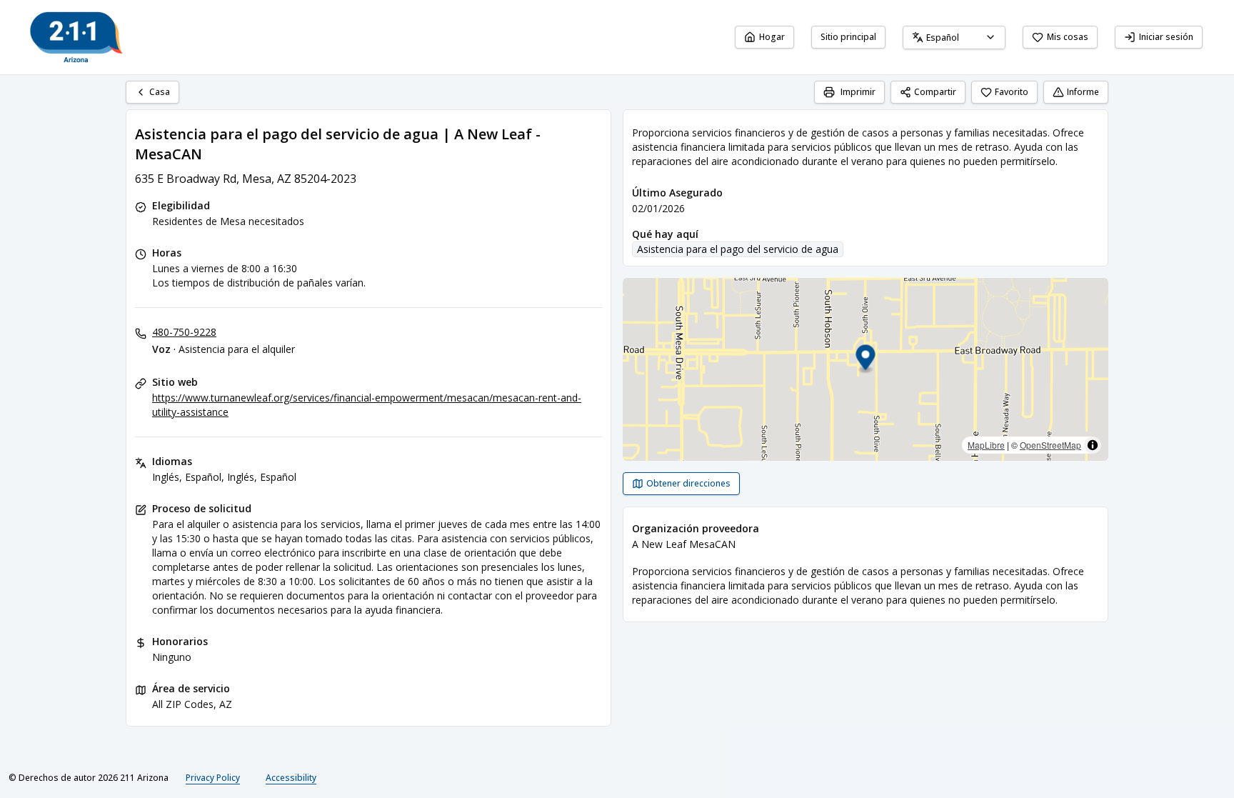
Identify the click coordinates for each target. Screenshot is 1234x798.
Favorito (1011, 92)
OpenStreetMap (1050, 445)
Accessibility (291, 778)
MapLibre (986, 445)
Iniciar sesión (1166, 37)
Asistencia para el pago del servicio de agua (737, 249)
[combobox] (954, 37)
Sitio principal (848, 37)
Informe (1083, 92)
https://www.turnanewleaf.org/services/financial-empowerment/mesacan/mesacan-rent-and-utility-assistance (366, 405)
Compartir (935, 92)
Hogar (772, 37)
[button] (866, 359)
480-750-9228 (184, 332)
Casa (159, 92)
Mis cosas (1067, 37)
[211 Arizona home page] (76, 37)
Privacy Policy (213, 778)
